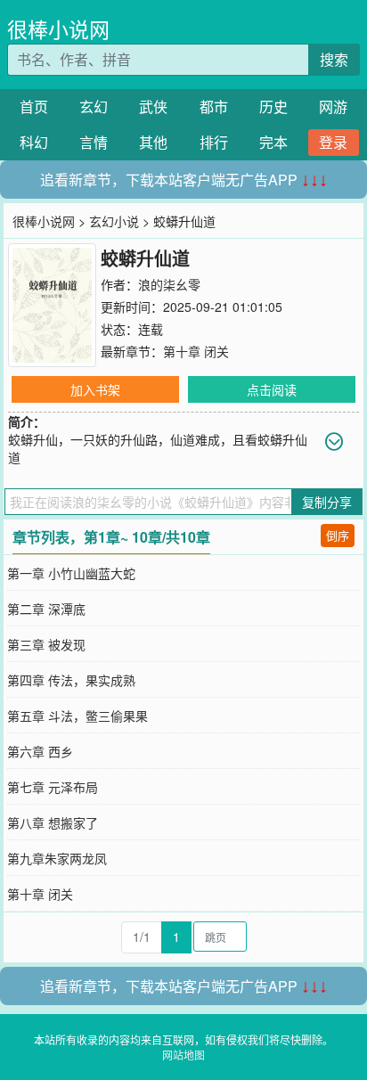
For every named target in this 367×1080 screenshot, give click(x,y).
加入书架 (95, 389)
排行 (214, 142)
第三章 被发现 (46, 644)
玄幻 (93, 106)
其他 (153, 142)
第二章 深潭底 (46, 609)
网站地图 (183, 1054)
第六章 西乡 (40, 751)
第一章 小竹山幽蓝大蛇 (71, 573)
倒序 (337, 535)
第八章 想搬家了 (52, 822)
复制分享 (327, 502)
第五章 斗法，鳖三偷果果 (77, 715)
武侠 (153, 106)
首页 (34, 106)
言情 (93, 142)
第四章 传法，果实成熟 (71, 680)
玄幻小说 (114, 221)
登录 (333, 142)
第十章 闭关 (196, 351)
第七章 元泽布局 (52, 787)
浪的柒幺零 (169, 284)
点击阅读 (272, 389)
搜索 (334, 59)
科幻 (34, 142)
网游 (333, 106)
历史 (273, 106)
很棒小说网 (58, 29)
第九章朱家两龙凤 (57, 858)
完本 (273, 142)
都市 (214, 106)
